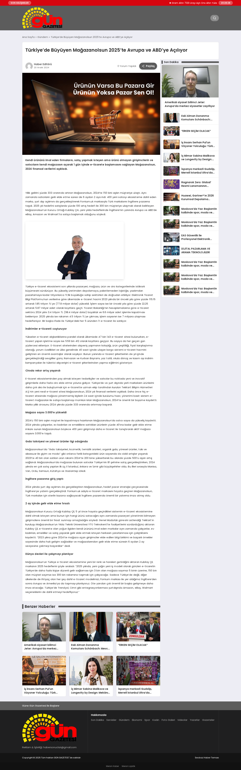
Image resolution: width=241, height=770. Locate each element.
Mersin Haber (112, 766)
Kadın (155, 720)
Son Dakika (97, 720)
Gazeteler (208, 720)
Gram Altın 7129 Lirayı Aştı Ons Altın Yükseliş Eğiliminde (187, 3)
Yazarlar (195, 720)
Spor (147, 720)
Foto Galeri (168, 720)
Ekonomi (137, 720)
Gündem (124, 720)
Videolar (182, 720)
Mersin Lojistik (128, 766)
